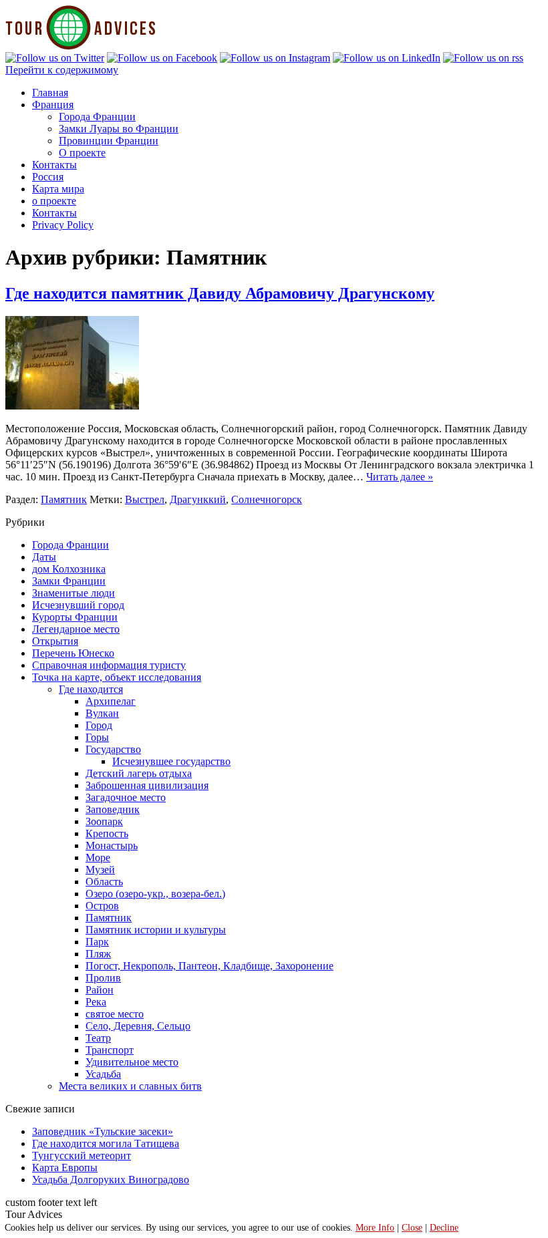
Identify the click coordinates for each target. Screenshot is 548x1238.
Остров (102, 905)
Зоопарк (104, 821)
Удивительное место (132, 1062)
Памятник (64, 499)
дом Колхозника (69, 569)
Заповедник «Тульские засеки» (102, 1131)
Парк (97, 941)
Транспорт (110, 1050)
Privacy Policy (63, 224)
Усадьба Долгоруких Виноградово (110, 1179)
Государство (113, 749)
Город (99, 725)
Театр (98, 1038)
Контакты (54, 164)
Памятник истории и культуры (156, 929)
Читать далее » (399, 476)
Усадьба (103, 1074)
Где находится (91, 689)
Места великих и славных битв (130, 1086)
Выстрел (144, 499)
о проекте (54, 200)
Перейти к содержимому (61, 69)
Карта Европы (65, 1167)
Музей (100, 869)
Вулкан (102, 713)
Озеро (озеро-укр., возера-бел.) (155, 893)
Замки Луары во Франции (118, 128)
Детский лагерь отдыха (139, 773)
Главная (50, 92)
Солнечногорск (266, 499)
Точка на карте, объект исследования (116, 677)
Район (100, 989)
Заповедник (113, 809)
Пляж (98, 953)
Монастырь (112, 845)
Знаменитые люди (73, 593)
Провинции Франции (108, 140)
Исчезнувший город (78, 605)
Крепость (107, 833)
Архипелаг (111, 701)
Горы (97, 737)
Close (412, 1228)
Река (96, 1002)
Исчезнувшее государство (171, 761)
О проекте (82, 152)
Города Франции (97, 116)
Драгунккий (198, 499)
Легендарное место (76, 629)
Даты (44, 557)
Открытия (55, 641)
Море (98, 857)
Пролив (103, 977)
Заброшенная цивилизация (147, 785)
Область (104, 881)
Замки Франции (69, 581)
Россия (47, 176)
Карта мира (58, 188)
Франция (53, 104)
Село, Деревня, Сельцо (138, 1026)
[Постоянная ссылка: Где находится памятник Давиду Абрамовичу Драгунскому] (72, 406)
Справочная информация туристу (109, 665)
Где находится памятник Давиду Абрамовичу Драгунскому (219, 293)
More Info (375, 1228)
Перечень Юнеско (73, 653)
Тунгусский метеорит (81, 1155)
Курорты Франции (75, 617)
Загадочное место (126, 797)
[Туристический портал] (80, 45)
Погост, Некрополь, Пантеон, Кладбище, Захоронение (209, 965)
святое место (115, 1014)
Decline (444, 1228)
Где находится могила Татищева (105, 1143)
